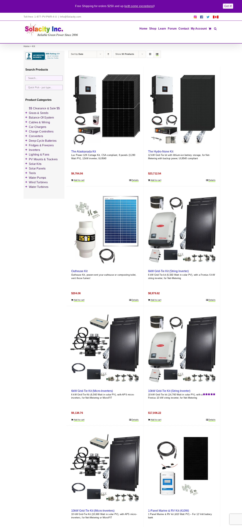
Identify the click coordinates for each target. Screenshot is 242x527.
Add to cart (79, 180)
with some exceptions (139, 6)
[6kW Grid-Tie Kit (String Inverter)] (181, 229)
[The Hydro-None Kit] (181, 109)
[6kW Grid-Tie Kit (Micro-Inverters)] (105, 348)
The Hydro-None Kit (160, 151)
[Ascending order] (108, 54)
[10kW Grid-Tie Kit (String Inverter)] (181, 348)
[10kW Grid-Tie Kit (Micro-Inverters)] (105, 468)
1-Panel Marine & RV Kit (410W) (168, 510)
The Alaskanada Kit (83, 151)
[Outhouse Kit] (105, 229)
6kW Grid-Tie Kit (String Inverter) (168, 271)
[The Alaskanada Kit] (105, 109)
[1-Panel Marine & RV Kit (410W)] (181, 468)
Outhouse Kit (79, 271)
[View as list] (157, 54)
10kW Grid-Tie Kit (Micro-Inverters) (92, 510)
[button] (215, 28)
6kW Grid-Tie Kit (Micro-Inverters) (92, 390)
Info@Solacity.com (70, 16)
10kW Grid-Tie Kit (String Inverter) (169, 390)
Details (135, 180)
